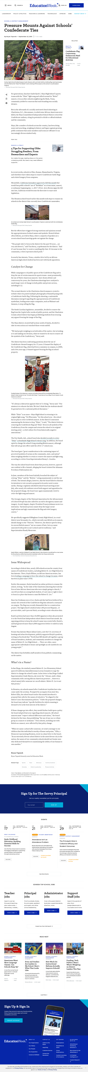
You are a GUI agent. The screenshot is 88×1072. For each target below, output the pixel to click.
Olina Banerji (70, 980)
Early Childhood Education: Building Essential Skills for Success (12, 842)
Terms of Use (42, 1069)
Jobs (70, 13)
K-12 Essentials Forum (11, 836)
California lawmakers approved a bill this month (38, 183)
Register (8, 859)
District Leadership (36, 767)
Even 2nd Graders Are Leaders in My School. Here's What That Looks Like (32, 966)
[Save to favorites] (6, 99)
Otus (71, 861)
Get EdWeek (60, 1039)
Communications (50, 762)
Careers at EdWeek (34, 1054)
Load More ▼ (44, 995)
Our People (32, 1048)
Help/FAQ (45, 1047)
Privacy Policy (19, 1068)
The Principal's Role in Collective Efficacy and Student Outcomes (68, 843)
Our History (32, 1045)
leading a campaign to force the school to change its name (36, 576)
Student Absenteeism (46, 834)
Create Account (13, 1020)
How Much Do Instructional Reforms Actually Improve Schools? (53, 965)
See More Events (44, 874)
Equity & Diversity (69, 47)
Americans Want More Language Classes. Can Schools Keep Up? (11, 963)
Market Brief (79, 13)
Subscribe (76, 5)
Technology (52, 13)
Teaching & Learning (37, 13)
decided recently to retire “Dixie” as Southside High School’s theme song (35, 439)
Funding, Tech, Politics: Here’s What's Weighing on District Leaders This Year (74, 964)
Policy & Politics (19, 13)
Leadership (6, 13)
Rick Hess (48, 980)
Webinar (35, 836)
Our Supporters (33, 1051)
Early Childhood (9, 834)
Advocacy (38, 762)
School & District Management (16, 21)
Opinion (63, 13)
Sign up (54, 805)
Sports (23, 762)
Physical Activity (49, 767)
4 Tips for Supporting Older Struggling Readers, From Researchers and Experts (26, 151)
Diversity (24, 767)
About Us (32, 1039)
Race (30, 762)
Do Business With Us (74, 1040)
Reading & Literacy (17, 145)
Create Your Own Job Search (43, 926)
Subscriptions (60, 1042)
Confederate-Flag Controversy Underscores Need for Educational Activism (73, 55)
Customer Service (47, 1050)
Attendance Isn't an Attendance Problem (40, 841)
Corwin (44, 857)
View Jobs (11, 912)
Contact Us (46, 1039)
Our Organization (34, 1042)
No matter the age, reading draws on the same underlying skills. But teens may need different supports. (27, 160)
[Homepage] (44, 5)
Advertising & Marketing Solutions (73, 1045)
